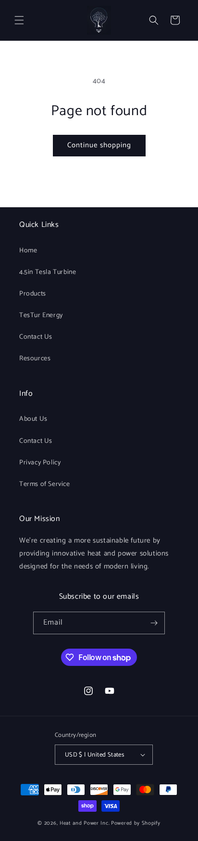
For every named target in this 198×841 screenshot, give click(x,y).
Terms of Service (44, 484)
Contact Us (35, 337)
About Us (33, 419)
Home (28, 250)
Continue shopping (99, 145)
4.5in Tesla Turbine (47, 272)
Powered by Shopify (136, 823)
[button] (19, 20)
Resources (34, 358)
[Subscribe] (153, 623)
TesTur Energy (41, 315)
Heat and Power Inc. (85, 823)
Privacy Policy (40, 462)
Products (32, 293)
